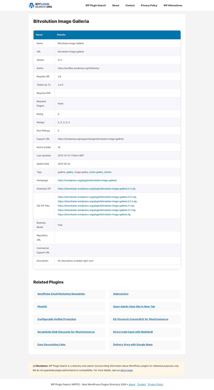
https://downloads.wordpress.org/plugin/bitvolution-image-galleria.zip (94, 214)
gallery (69, 172)
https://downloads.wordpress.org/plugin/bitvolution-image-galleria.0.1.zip (96, 205)
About (115, 5)
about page (126, 370)
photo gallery (96, 172)
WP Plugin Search (96, 5)
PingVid (42, 306)
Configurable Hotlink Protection (56, 319)
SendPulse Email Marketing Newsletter (61, 293)
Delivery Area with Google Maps (133, 344)
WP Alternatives (173, 5)
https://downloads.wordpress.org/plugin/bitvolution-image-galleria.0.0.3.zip (97, 201)
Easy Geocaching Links (51, 344)
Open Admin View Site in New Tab (134, 306)
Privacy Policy (149, 5)
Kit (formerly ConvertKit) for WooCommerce (140, 319)
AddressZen (120, 293)
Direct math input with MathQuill (133, 331)
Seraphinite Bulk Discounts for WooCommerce (66, 331)
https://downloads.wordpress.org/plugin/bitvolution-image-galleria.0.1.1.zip (97, 188)
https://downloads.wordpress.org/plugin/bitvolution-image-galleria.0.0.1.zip (97, 197)
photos (108, 172)
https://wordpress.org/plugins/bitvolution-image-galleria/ (87, 180)
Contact (130, 5)
